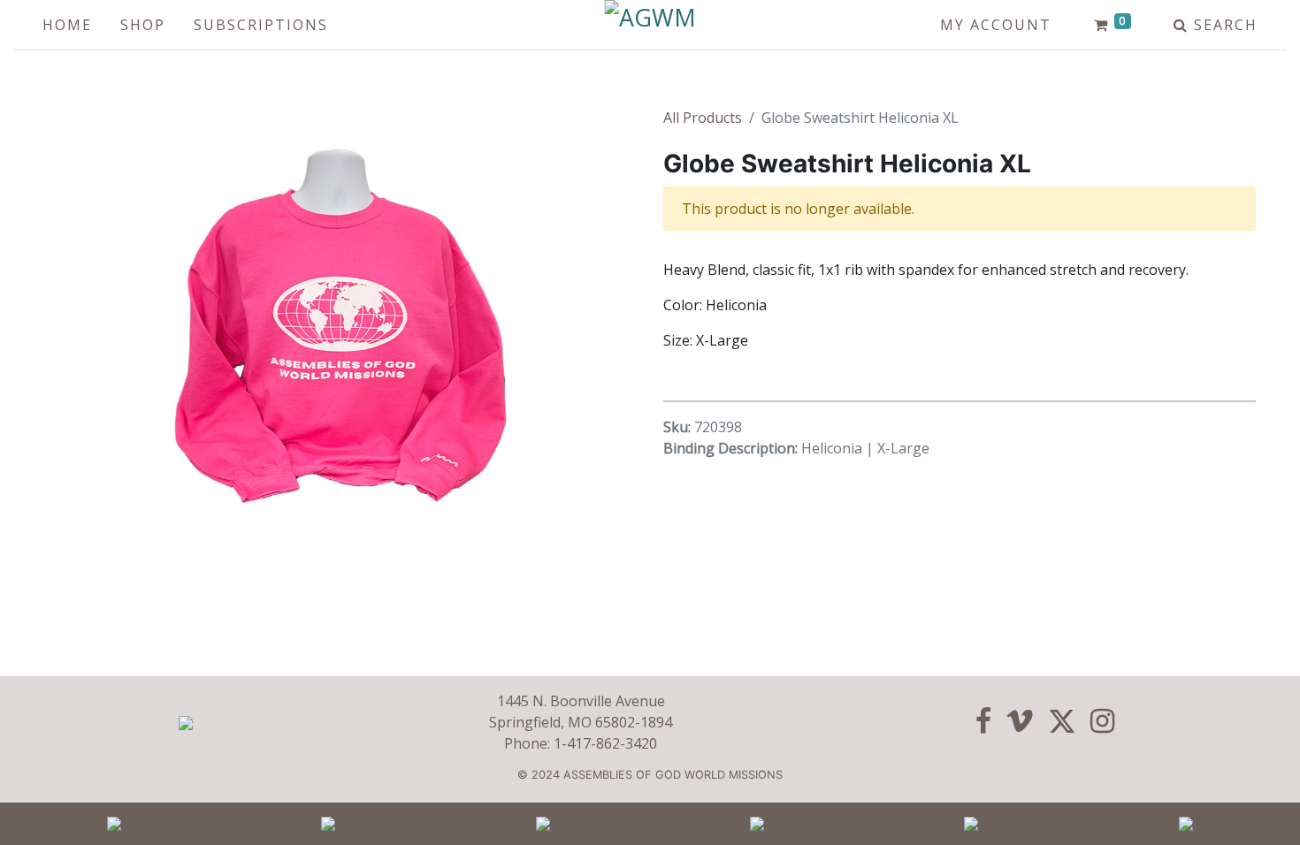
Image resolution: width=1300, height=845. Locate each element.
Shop (142, 24)
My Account (995, 24)
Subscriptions (261, 24)
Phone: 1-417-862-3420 (580, 743)
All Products (702, 117)
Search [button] (1223, 24)
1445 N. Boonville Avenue (581, 701)
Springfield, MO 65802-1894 (580, 722)
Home (67, 24)
